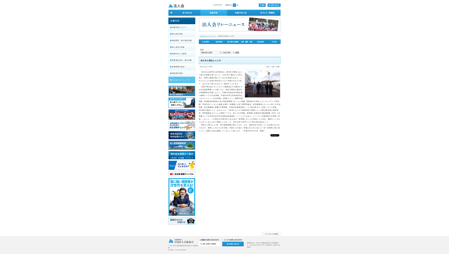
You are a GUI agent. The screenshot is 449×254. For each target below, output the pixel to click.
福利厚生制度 (177, 73)
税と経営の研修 (178, 47)
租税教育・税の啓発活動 (182, 40)
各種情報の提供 (178, 67)
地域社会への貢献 (179, 54)
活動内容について (179, 27)
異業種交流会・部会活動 (182, 60)
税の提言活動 (177, 34)
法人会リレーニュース (208, 36)
